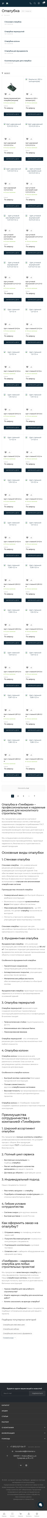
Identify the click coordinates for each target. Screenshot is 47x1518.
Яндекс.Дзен (26, 1465)
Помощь (6, 1439)
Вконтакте (20, 1465)
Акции (5, 1411)
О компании (8, 1427)
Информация (8, 1433)
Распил (5, 1422)
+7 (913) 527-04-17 (18, 1447)
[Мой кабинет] (39, 3)
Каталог (6, 1405)
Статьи (5, 1416)
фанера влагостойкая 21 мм (23, 1499)
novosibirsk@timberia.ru (25, 1451)
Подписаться (37, 1393)
